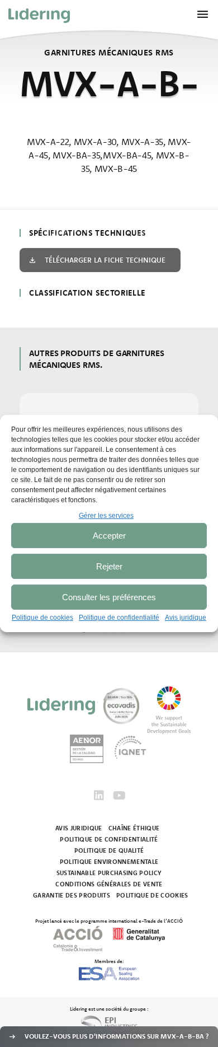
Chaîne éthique (134, 828)
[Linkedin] (99, 796)
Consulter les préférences (109, 597)
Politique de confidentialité (119, 617)
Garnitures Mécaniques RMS (108, 52)
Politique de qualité (109, 850)
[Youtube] (119, 796)
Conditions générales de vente (109, 884)
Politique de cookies (42, 617)
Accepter (109, 535)
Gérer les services (106, 516)
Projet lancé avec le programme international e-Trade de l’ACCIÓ (109, 920)
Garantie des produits (71, 895)
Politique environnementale (109, 862)
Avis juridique (185, 617)
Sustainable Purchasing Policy (109, 873)
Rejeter (109, 566)
